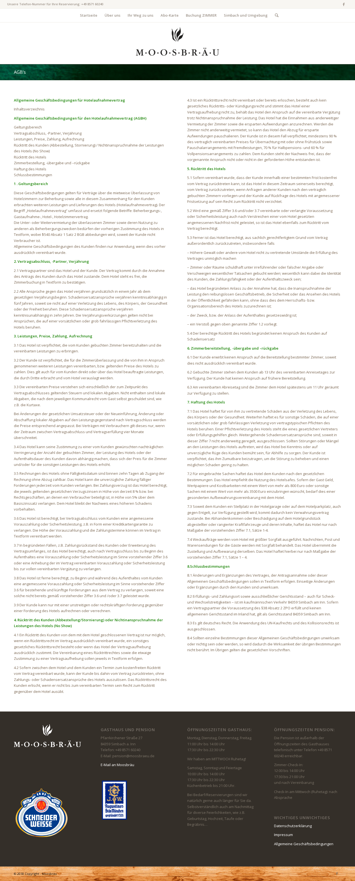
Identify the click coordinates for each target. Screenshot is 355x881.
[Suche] (274, 15)
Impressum (283, 834)
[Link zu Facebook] (343, 4)
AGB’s (20, 72)
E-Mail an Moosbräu (117, 764)
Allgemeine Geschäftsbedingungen (303, 843)
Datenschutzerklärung (293, 825)
